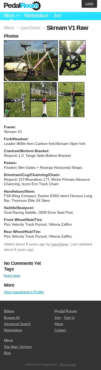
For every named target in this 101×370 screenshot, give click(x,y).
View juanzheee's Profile (24, 292)
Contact (60, 330)
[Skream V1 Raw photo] (31, 43)
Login (89, 3)
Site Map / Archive (18, 347)
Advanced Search (17, 324)
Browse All (12, 318)
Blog (7, 353)
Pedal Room (22, 6)
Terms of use (67, 364)
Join (57, 15)
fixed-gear (12, 275)
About (58, 324)
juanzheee (59, 244)
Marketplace (36, 15)
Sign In (69, 318)
